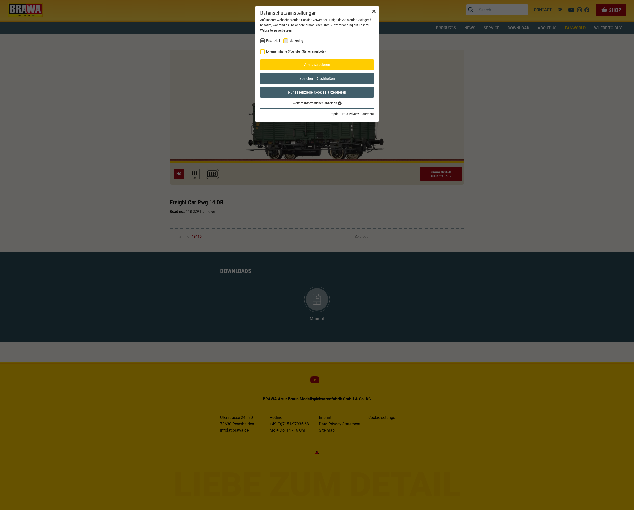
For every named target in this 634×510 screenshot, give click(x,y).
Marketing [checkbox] (296, 41)
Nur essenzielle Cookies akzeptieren (317, 92)
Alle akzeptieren (317, 64)
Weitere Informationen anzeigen (315, 103)
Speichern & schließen (317, 78)
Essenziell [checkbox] (273, 41)
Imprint (335, 114)
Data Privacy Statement (358, 114)
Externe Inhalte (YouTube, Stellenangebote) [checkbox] (296, 51)
